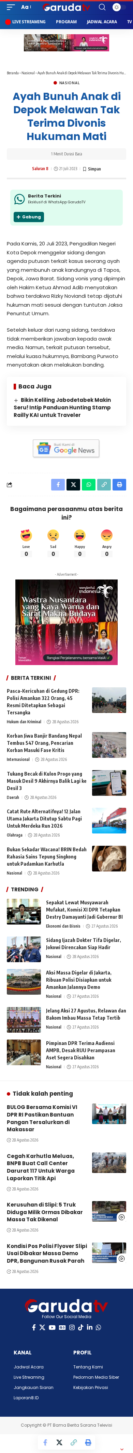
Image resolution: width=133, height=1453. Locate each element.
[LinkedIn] (89, 1327)
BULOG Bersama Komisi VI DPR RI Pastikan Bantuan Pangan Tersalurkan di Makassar (42, 1118)
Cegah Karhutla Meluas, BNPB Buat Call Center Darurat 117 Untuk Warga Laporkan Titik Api (41, 1167)
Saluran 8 (40, 168)
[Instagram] (72, 1327)
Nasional (28, 73)
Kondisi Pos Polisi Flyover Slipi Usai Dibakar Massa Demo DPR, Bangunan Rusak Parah (47, 1253)
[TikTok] (80, 1327)
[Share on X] (59, 1442)
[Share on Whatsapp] (88, 484)
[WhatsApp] (98, 1327)
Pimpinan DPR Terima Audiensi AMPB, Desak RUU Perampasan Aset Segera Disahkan (80, 1050)
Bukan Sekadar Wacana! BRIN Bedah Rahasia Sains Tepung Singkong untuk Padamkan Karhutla (47, 856)
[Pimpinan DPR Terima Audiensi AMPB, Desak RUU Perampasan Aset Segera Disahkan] (24, 1052)
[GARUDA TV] (66, 7)
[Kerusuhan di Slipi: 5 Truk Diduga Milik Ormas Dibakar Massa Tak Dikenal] (109, 1211)
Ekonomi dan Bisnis (63, 926)
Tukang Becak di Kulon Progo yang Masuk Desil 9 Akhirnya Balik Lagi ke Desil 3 (47, 781)
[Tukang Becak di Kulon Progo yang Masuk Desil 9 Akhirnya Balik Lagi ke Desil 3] (109, 783)
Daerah (13, 797)
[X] (42, 1327)
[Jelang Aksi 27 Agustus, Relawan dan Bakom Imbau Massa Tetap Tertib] (24, 1020)
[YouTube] (52, 1327)
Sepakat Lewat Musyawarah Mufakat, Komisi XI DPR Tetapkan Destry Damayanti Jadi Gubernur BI (84, 910)
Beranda (13, 73)
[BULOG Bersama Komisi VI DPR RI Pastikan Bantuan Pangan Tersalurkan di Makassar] (109, 1114)
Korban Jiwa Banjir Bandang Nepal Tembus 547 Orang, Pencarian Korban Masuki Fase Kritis (44, 743)
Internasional (18, 759)
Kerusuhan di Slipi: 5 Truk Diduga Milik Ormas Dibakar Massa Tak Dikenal (45, 1212)
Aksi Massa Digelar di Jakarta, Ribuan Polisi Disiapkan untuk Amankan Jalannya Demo (79, 980)
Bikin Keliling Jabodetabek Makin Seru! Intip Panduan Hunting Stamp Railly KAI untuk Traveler (62, 407)
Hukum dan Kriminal (24, 721)
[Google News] (62, 1327)
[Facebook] (34, 1327)
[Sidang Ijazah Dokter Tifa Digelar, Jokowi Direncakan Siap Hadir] (24, 949)
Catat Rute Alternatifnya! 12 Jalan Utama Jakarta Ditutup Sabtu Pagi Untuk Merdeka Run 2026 (44, 818)
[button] (12, 7)
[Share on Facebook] (45, 1442)
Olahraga (15, 835)
